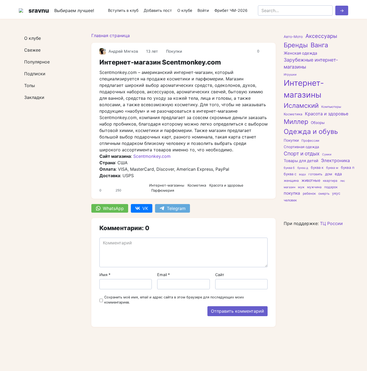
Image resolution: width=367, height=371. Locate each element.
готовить (315, 174)
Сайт (219, 274)
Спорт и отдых (301, 153)
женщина (291, 181)
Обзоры (318, 123)
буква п (347, 167)
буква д (302, 168)
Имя (104, 274)
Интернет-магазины (166, 185)
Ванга (319, 45)
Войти (203, 10)
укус (336, 193)
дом (328, 174)
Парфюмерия (162, 190)
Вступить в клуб (123, 10)
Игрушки (290, 74)
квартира (330, 181)
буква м (332, 168)
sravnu (38, 10)
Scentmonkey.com (152, 156)
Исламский (301, 105)
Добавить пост (158, 10)
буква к (317, 167)
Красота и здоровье (226, 185)
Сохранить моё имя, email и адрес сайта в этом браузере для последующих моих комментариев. (174, 299)
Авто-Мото (293, 36)
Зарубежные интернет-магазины (311, 63)
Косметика (197, 185)
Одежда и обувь (311, 131)
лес (342, 181)
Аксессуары (321, 36)
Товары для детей (301, 161)
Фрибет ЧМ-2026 (230, 10)
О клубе (184, 10)
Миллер (296, 122)
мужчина (314, 187)
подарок (330, 187)
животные (310, 180)
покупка (292, 193)
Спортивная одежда (301, 147)
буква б (289, 168)
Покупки (174, 51)
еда (338, 174)
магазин (289, 187)
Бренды (296, 45)
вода (302, 174)
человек (290, 200)
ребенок (309, 193)
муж (301, 187)
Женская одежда (300, 53)
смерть (323, 193)
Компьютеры (331, 107)
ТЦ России (331, 223)
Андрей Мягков (123, 51)
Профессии (310, 140)
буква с (290, 174)
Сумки (326, 154)
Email (163, 274)
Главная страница (110, 35)
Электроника (335, 160)
